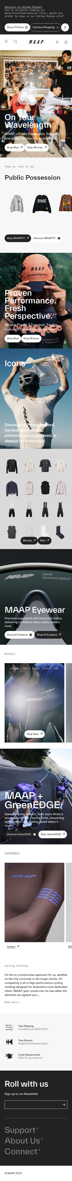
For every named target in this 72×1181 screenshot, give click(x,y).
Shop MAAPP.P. (16, 238)
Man (43, 540)
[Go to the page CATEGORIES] (34, 902)
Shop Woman (35, 147)
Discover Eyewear (17, 634)
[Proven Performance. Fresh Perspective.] (36, 301)
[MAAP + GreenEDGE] (36, 796)
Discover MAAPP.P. (44, 238)
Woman (27, 540)
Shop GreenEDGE (51, 834)
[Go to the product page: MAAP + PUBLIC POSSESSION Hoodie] (17, 203)
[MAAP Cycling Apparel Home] (36, 43)
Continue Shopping (44, 27)
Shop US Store (15, 27)
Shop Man (13, 147)
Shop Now (33, 734)
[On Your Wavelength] (36, 104)
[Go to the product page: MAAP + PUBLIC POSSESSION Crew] (41, 203)
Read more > (13, 1002)
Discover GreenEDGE (19, 834)
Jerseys (11, 946)
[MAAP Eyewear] (36, 597)
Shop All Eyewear (47, 634)
